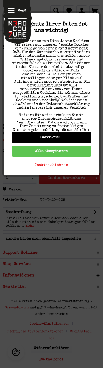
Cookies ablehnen (51, 165)
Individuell (51, 137)
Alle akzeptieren (51, 151)
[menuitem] (14, 10)
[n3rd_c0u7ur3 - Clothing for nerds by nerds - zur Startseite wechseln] (17, 23)
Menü (22, 10)
